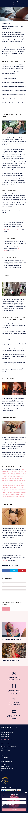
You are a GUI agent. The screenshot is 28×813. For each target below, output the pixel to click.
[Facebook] (1, 739)
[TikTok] (11, 739)
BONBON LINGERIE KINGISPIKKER (10, 660)
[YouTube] (8, 739)
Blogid (2, 770)
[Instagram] (5, 739)
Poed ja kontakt (5, 773)
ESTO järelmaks (5, 757)
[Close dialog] (26, 792)
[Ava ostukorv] (26, 3)
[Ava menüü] (2, 3)
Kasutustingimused (6, 753)
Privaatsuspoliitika (6, 751)
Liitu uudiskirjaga (14, 809)
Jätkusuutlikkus (5, 766)
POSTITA (6, 608)
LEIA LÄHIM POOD (14, 702)
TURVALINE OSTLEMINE (14, 715)
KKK (2, 755)
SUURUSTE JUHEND (14, 690)
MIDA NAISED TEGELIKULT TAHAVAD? (11, 639)
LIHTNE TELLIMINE (14, 677)
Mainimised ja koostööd (7, 768)
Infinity (14, 229)
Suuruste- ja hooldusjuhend (8, 746)
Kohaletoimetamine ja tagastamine (10, 748)
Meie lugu (3, 764)
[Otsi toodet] (23, 3)
